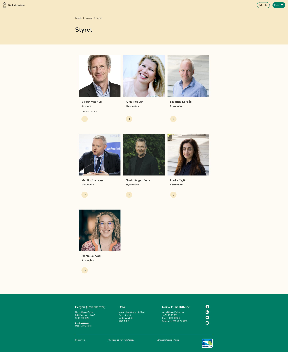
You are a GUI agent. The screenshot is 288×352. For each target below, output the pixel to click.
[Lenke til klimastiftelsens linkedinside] (209, 312)
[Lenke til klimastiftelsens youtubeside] (209, 323)
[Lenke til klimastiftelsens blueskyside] (209, 317)
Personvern (80, 340)
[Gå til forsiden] (14, 5)
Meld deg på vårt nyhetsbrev (121, 340)
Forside (78, 18)
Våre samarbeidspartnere (168, 340)
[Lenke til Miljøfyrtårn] (207, 343)
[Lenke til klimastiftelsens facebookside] (209, 307)
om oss (89, 18)
